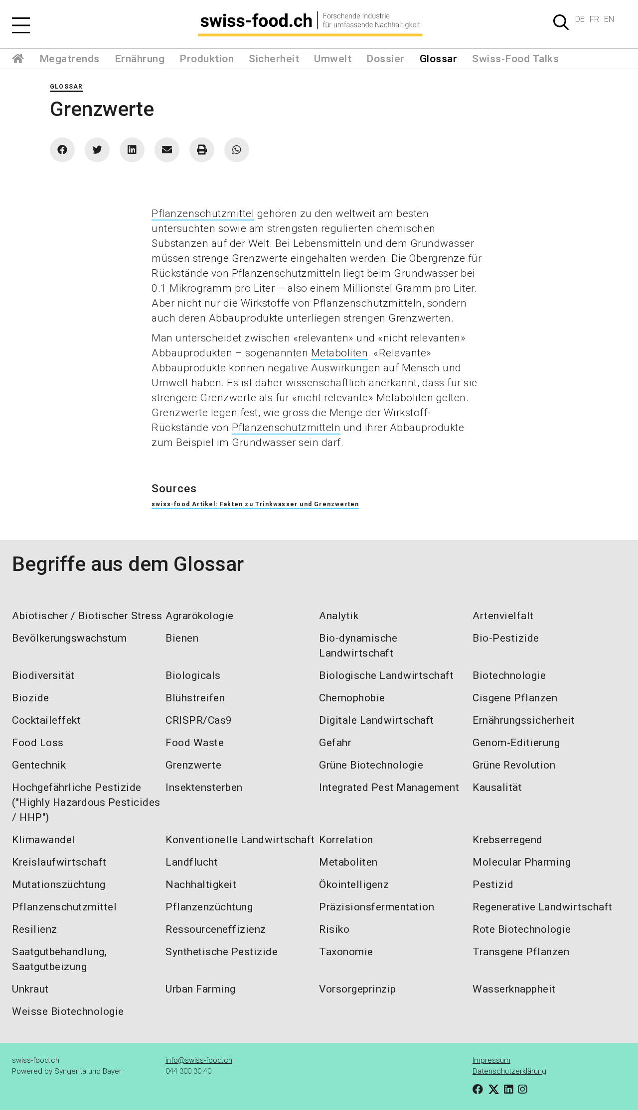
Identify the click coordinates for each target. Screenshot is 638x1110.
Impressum (491, 1060)
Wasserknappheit (514, 989)
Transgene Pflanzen (521, 952)
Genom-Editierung (516, 743)
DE (580, 19)
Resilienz (34, 929)
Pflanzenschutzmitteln (286, 428)
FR (594, 19)
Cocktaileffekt (46, 720)
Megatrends (69, 59)
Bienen (181, 638)
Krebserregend (508, 840)
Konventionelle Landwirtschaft (240, 840)
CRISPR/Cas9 (198, 720)
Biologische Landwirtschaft (386, 675)
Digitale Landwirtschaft (376, 720)
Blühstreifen (195, 698)
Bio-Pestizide (506, 638)
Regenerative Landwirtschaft (543, 907)
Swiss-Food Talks (515, 59)
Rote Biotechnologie (522, 929)
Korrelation (346, 840)
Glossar (439, 59)
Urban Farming (200, 989)
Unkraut (30, 989)
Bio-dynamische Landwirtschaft (358, 645)
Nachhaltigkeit (200, 884)
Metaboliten (339, 353)
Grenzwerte (193, 765)
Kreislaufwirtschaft (59, 862)
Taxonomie (346, 952)
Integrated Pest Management (389, 787)
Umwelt (332, 59)
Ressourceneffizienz (215, 929)
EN (609, 19)
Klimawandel (43, 840)
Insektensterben (204, 787)
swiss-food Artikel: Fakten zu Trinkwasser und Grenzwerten (255, 504)
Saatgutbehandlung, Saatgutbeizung (59, 959)
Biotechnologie (509, 675)
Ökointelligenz (354, 884)
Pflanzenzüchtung (209, 907)
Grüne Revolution (514, 765)
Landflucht (191, 862)
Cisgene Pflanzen (515, 698)
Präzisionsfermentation (376, 907)
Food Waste (194, 743)
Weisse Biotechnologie (68, 1011)
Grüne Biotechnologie (371, 765)
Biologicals (193, 675)
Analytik (338, 616)
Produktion (206, 59)
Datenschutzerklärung (509, 1071)
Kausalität (497, 787)
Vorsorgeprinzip (357, 989)
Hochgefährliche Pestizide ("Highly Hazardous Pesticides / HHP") (86, 802)
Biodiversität (43, 675)
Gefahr (335, 743)
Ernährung (140, 59)
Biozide (30, 698)
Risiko (334, 929)
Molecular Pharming (522, 862)
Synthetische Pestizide (221, 952)
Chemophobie (352, 698)
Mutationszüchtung (59, 884)
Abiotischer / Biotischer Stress (87, 616)
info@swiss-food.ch (198, 1060)
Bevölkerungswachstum (69, 638)
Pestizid (493, 884)
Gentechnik (39, 765)
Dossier (385, 59)
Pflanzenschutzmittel (203, 214)
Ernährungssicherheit (524, 720)
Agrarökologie (199, 616)
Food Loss (38, 743)
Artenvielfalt (503, 616)
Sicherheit (274, 59)
